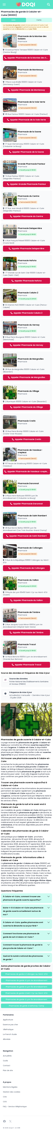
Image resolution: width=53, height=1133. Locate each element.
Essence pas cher (10, 1024)
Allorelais (6, 1039)
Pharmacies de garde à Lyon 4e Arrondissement (26, 980)
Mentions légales (10, 1087)
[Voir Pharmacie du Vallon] (26, 589)
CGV (5, 1101)
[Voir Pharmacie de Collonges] (26, 557)
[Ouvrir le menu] (4, 4)
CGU (5, 1097)
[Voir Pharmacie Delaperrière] (26, 238)
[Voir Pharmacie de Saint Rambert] (26, 525)
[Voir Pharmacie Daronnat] (26, 493)
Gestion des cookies (11, 1092)
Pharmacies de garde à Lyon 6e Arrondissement (26, 987)
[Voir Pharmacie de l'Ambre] (26, 622)
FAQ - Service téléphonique (15, 1106)
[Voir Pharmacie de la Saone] (26, 141)
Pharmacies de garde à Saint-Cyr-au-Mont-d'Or (27, 993)
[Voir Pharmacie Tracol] (26, 654)
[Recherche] (49, 4)
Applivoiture (8, 1019)
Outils (5, 1060)
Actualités (7, 1056)
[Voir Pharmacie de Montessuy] (26, 79)
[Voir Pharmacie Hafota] (26, 270)
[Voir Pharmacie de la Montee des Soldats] (26, 47)
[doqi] (25, 4)
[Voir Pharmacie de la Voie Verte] (26, 110)
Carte (38, 20)
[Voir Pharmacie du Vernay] (26, 334)
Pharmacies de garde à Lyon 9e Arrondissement (26, 999)
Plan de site (8, 1070)
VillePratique (8, 1029)
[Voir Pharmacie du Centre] (26, 206)
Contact (6, 1065)
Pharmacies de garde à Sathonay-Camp (26, 1006)
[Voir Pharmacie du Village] (26, 398)
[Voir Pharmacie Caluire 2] (26, 302)
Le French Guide (10, 1034)
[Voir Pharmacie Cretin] (26, 428)
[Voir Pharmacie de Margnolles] (26, 367)
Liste (13, 20)
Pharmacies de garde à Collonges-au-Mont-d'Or (26, 974)
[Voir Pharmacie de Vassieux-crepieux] (26, 461)
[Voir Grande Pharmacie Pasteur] (26, 173)
